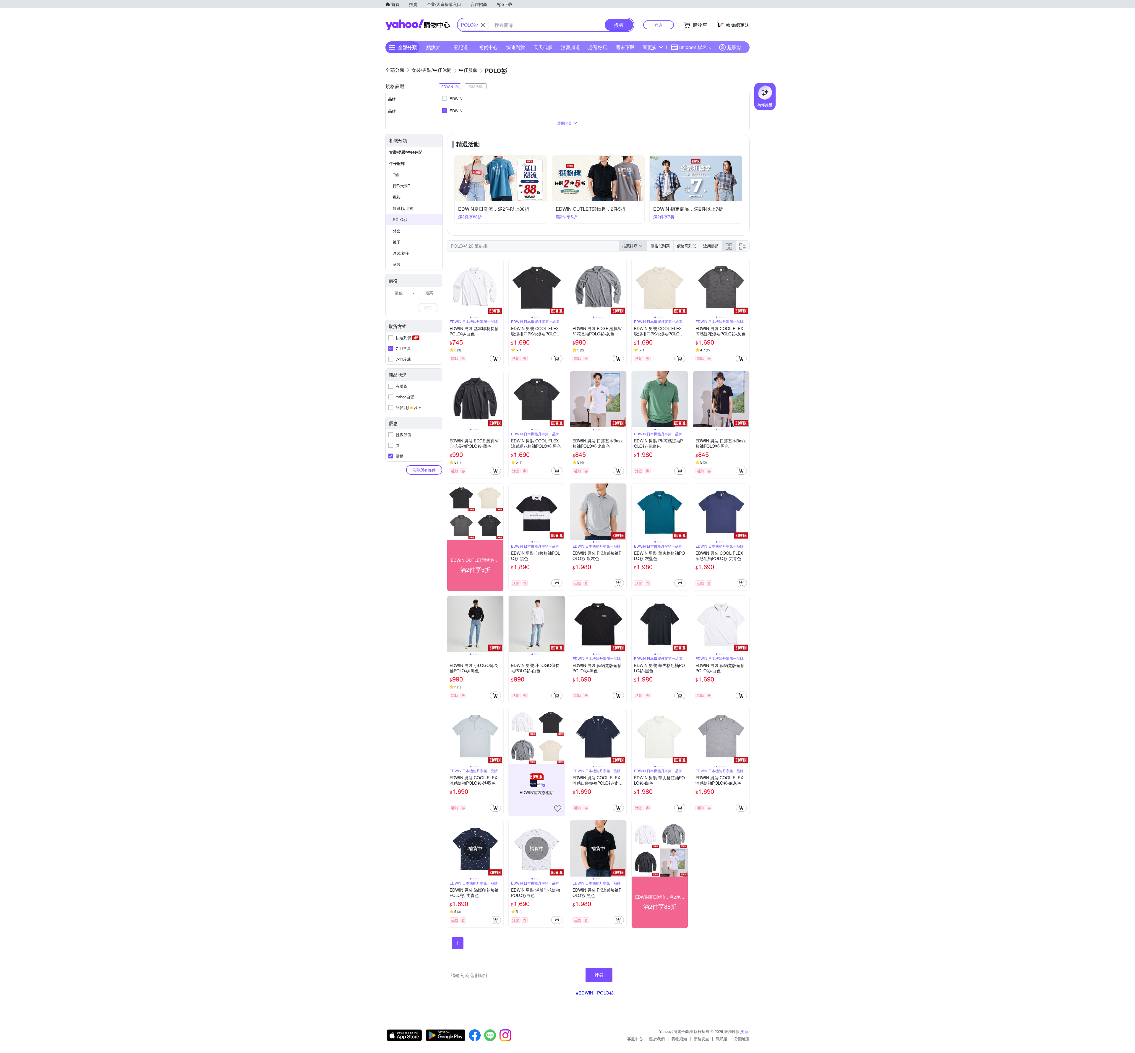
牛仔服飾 (397, 163)
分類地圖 (742, 1038)
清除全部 (475, 86)
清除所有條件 (424, 470)
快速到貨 (515, 47)
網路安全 (701, 1038)
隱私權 (721, 1038)
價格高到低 (686, 246)
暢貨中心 (488, 47)
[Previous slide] (451, 287)
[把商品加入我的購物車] (495, 358)
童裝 (397, 264)
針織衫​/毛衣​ (403, 208)
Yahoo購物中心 (417, 25)
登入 (658, 25)
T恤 (396, 174)
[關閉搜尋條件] (483, 24)
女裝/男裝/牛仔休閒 (405, 152)
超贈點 (734, 47)
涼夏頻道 (570, 47)
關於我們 (657, 1038)
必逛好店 (597, 47)
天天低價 (543, 47)
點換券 (433, 47)
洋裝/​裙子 (401, 253)
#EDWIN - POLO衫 (595, 992)
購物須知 (679, 1038)
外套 (397, 230)
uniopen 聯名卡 (695, 47)
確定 (428, 307)
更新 (744, 1031)
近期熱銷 (711, 246)
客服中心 (635, 1038)
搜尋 (599, 975)
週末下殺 (625, 47)
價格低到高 (660, 246)
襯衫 (397, 197)
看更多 (650, 47)
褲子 (397, 242)
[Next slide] (499, 287)
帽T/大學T (401, 186)
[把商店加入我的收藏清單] (557, 808)
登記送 (461, 47)
